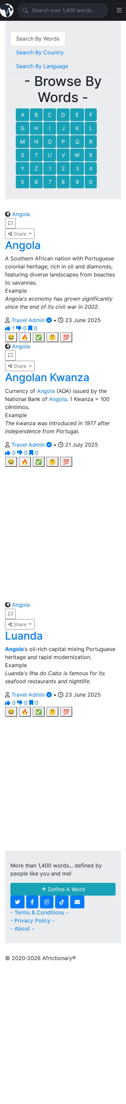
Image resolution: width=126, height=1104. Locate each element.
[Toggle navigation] (119, 10)
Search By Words (37, 38)
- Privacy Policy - (32, 920)
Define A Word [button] (65, 889)
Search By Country (40, 52)
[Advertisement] (63, 530)
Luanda (24, 635)
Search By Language (42, 66)
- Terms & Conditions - (39, 912)
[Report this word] (10, 223)
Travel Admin (28, 320)
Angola (21, 214)
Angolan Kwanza (47, 377)
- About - (22, 928)
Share (20, 234)
